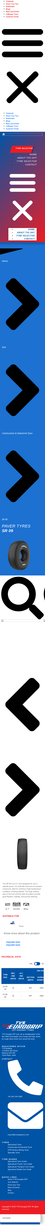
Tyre (4, 347)
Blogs (8, 9)
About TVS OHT (27, 158)
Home (33, 154)
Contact (31, 164)
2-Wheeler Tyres (12, 14)
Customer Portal (12, 17)
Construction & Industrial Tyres (17, 433)
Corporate (10, 1)
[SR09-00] (22, 640)
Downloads (10, 6)
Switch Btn (37, 963)
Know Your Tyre (12, 4)
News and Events (12, 12)
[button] (22, 65)
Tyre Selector (27, 161)
